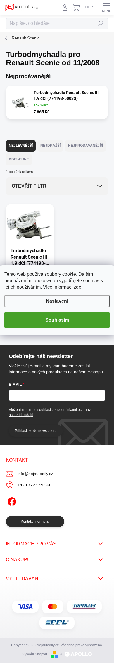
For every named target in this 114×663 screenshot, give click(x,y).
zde (77, 287)
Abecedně (19, 159)
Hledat (100, 23)
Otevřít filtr (29, 186)
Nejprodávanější (85, 146)
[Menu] (106, 7)
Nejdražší (50, 146)
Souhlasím (57, 319)
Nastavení (57, 301)
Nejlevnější (21, 146)
